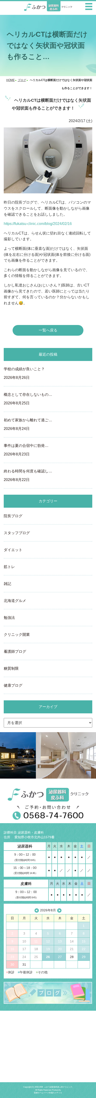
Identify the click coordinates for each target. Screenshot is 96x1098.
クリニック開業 (17, 635)
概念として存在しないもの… (28, 399)
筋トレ (9, 567)
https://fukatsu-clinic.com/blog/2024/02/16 (38, 224)
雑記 (7, 584)
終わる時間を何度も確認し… (28, 475)
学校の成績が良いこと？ (24, 373)
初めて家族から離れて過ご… (28, 424)
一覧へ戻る (48, 330)
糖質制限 (11, 668)
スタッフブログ (17, 533)
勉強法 (9, 618)
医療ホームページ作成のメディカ (48, 1093)
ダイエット (13, 550)
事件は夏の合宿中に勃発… (26, 450)
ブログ (22, 80)
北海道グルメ (15, 601)
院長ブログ (13, 516)
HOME (10, 80)
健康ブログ (13, 685)
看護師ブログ (15, 651)
